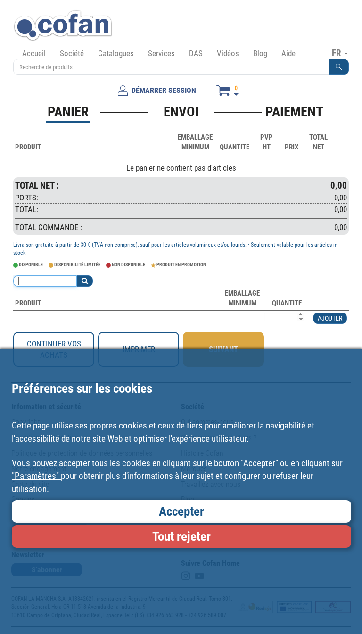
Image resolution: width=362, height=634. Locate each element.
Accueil (34, 53)
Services (161, 53)
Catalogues (116, 53)
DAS (196, 53)
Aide (288, 53)
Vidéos (228, 53)
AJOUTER (330, 318)
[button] (339, 67)
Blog (260, 53)
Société (72, 53)
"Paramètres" (36, 475)
